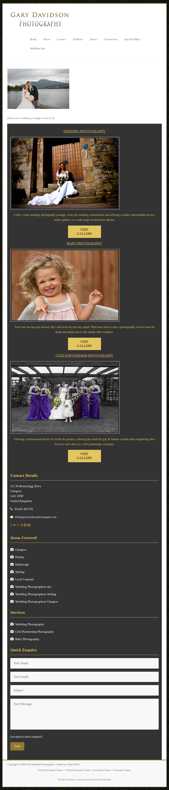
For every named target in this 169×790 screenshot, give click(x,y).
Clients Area (110, 39)
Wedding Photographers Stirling (35, 594)
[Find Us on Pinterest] (21, 525)
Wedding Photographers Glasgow (36, 601)
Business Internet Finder (87, 780)
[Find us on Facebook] (11, 525)
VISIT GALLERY (84, 231)
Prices (46, 39)
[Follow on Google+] (18, 525)
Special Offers (132, 39)
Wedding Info (37, 48)
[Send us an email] (29, 525)
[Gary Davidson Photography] (39, 11)
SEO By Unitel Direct (66, 780)
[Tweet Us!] (14, 525)
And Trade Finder (104, 780)
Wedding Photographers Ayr (33, 586)
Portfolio (78, 39)
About (93, 39)
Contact (61, 39)
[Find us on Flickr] (25, 525)
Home (33, 39)
